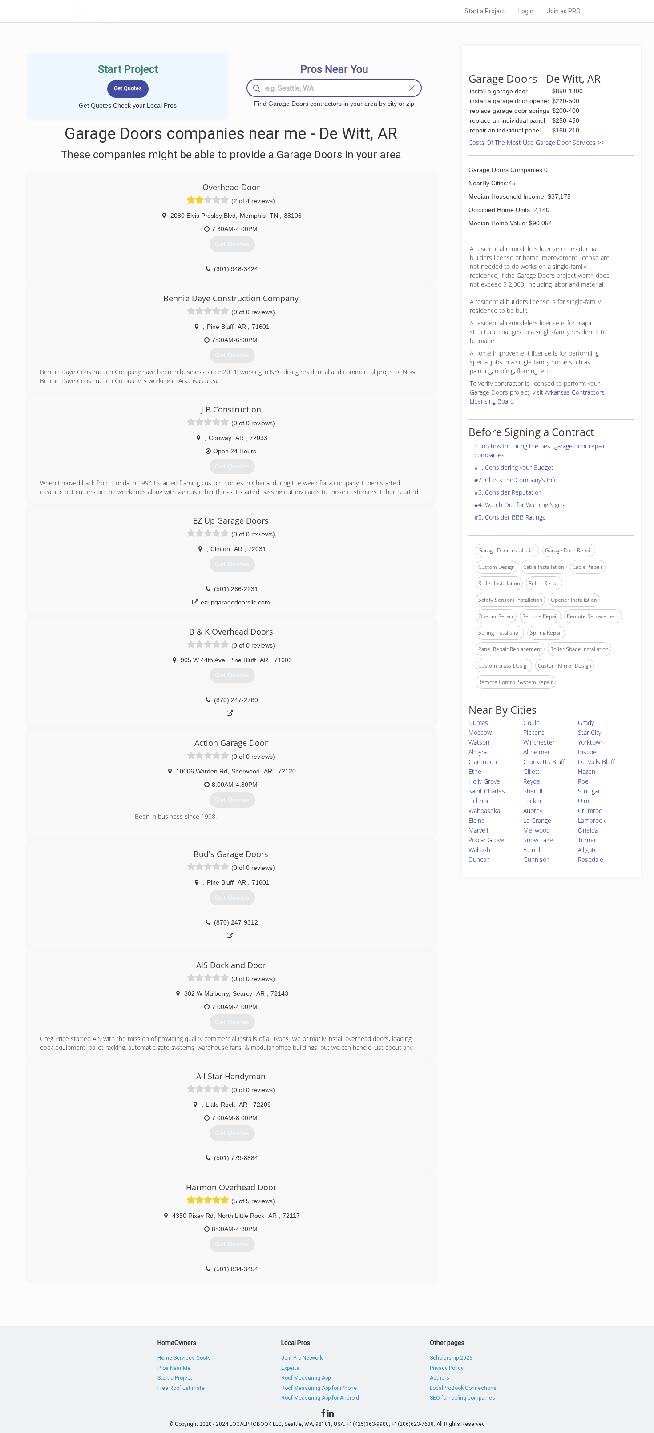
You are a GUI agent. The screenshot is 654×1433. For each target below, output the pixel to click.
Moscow (480, 732)
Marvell (478, 830)
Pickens (534, 732)
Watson (478, 742)
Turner (587, 840)
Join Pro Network (302, 1358)
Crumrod (590, 810)
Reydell (533, 781)
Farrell (531, 849)
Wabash (479, 849)
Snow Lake (538, 840)
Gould (531, 722)
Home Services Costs (184, 1358)
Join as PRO (564, 11)
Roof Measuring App (306, 1378)
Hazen (586, 771)
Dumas (478, 722)
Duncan (479, 859)
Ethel (475, 771)
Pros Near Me (173, 1368)
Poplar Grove (486, 840)
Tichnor (478, 801)
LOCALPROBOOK (122, 11)
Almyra (477, 752)
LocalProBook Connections (463, 1388)
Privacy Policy (447, 1368)
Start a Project (484, 11)
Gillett (531, 771)
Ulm (583, 801)
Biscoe (587, 752)
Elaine (476, 820)
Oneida (588, 830)
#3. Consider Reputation (508, 492)
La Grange (537, 820)
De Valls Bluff (596, 761)
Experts (290, 1368)
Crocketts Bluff (544, 761)
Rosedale (590, 859)
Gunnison (536, 859)
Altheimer (536, 752)
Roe (583, 781)
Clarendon (482, 761)
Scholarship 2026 (451, 1358)
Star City (589, 732)
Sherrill (532, 791)
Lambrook (592, 820)
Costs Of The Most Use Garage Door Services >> (536, 142)
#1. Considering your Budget (513, 467)
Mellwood (536, 830)
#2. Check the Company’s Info (515, 480)
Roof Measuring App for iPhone (319, 1388)
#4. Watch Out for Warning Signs (519, 504)
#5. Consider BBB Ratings (509, 517)
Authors (439, 1378)
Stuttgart (590, 791)
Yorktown (591, 742)
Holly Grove (484, 781)
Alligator (589, 849)
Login (525, 11)
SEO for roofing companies (462, 1398)
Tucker (532, 801)
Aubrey (532, 810)
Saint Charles (486, 791)
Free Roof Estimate (181, 1388)
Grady (586, 722)
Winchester (539, 742)
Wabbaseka (484, 810)
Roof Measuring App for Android (320, 1398)
